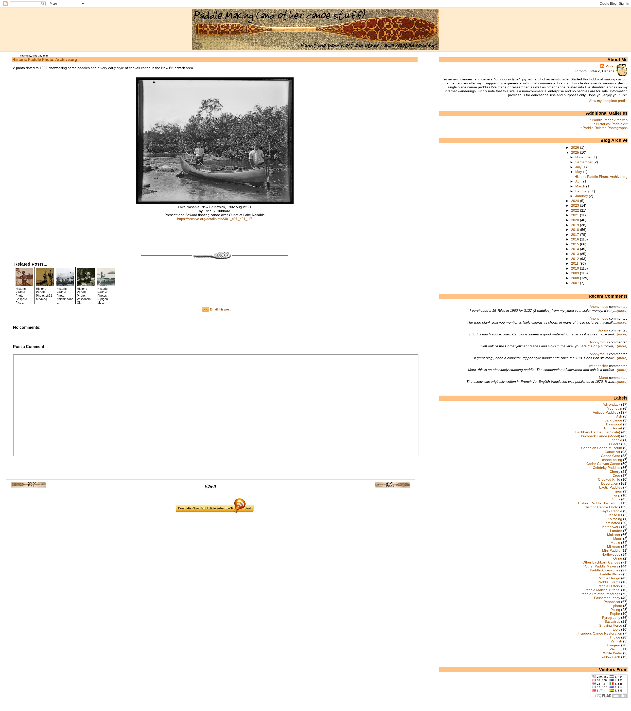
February (583, 191)
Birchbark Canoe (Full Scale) (597, 432)
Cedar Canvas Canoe (603, 464)
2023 (575, 205)
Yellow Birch (610, 657)
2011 (575, 263)
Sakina (602, 330)
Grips (616, 499)
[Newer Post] (28, 486)
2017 (575, 235)
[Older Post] (392, 486)
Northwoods (610, 554)
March (580, 186)
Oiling (617, 558)
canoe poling (612, 460)
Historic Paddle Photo (601, 507)
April (579, 181)
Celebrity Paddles (606, 468)
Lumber (616, 531)
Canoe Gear (610, 456)
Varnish (616, 641)
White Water (612, 653)
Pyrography (611, 618)
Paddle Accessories (605, 570)
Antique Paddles (605, 412)
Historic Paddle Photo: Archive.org (44, 59)
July (578, 167)
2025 (575, 152)
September (584, 162)
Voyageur (612, 645)
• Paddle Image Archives (609, 120)
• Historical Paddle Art (611, 124)
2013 (575, 254)
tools (616, 629)
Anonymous (599, 307)
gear (618, 491)
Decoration (609, 483)
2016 (575, 239)
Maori (617, 539)
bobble (617, 440)
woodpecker (598, 366)
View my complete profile (608, 101)
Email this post (219, 309)
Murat (609, 66)
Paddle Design (608, 578)
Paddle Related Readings (600, 594)
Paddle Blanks (611, 574)
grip (617, 495)
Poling (615, 610)
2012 (575, 259)
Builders (614, 444)
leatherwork (611, 527)
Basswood (614, 424)
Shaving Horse (610, 625)
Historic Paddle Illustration (598, 503)
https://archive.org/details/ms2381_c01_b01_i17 (214, 219)
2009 (575, 273)
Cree (616, 475)
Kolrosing (615, 519)
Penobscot (612, 602)
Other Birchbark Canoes (601, 562)
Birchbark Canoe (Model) (600, 436)
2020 (575, 220)
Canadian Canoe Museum (601, 448)
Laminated (612, 523)
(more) (622, 310)
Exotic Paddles (610, 487)
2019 (575, 225)
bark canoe (613, 420)
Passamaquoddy (607, 598)
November (584, 157)
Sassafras (612, 621)
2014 (575, 249)
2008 (575, 278)
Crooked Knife (609, 479)
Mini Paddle (611, 550)
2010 (575, 268)
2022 (575, 210)
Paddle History (608, 586)
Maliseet (613, 535)
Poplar (615, 614)
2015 (575, 244)
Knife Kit (615, 515)
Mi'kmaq (613, 546)
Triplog (615, 637)
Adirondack (611, 404)
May (579, 172)
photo (617, 606)
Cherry (615, 472)
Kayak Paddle (611, 511)
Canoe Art (612, 452)
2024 (575, 201)
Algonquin (614, 408)
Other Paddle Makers (601, 566)
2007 (575, 283)
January (582, 196)
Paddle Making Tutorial (602, 590)
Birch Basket (612, 428)
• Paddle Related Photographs (604, 128)
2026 (575, 147)
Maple (615, 543)
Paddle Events (609, 582)
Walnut (615, 649)
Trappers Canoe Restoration (600, 633)
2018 (575, 230)
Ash (619, 416)
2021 (575, 215)
